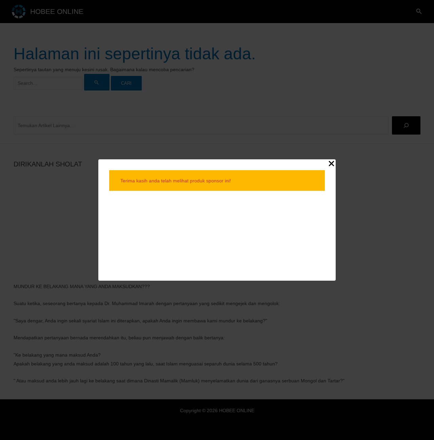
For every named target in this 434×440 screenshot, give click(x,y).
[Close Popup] (331, 163)
